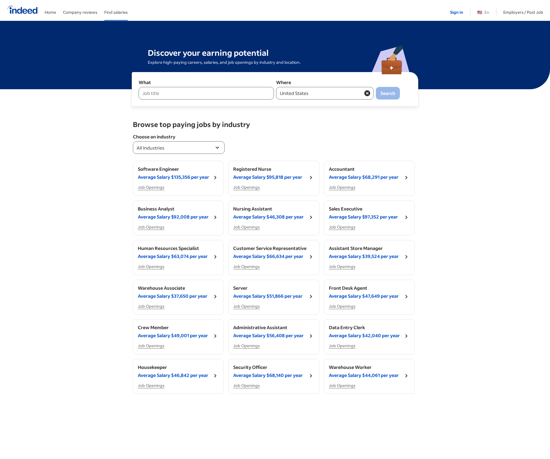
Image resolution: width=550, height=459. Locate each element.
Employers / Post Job (523, 12)
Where (283, 82)
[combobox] (179, 147)
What (145, 82)
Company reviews (80, 12)
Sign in (456, 12)
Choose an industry (154, 137)
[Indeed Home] (22, 10)
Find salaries (116, 12)
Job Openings (151, 187)
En (483, 12)
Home (50, 12)
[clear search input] (367, 93)
